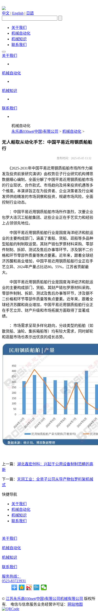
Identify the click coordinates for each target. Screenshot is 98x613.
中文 (6, 13)
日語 (30, 13)
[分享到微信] (44, 587)
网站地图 (75, 604)
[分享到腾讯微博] (36, 587)
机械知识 (19, 39)
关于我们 (19, 28)
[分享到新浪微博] (29, 587)
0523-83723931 (14, 581)
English (18, 13)
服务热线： (11, 576)
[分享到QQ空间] (22, 587)
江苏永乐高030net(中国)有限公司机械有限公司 (44, 599)
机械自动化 (20, 33)
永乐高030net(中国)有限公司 (34, 131)
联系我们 (19, 45)
